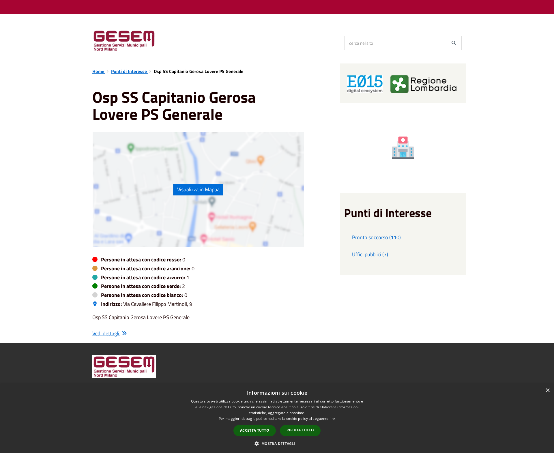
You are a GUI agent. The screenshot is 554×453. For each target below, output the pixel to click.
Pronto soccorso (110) (376, 237)
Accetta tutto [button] (254, 430)
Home (98, 71)
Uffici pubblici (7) (370, 254)
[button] (277, 443)
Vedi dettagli (106, 333)
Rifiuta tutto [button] (300, 430)
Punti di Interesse (129, 71)
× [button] (547, 390)
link (332, 418)
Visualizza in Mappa (198, 189)
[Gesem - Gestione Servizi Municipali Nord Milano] (124, 40)
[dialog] (277, 418)
